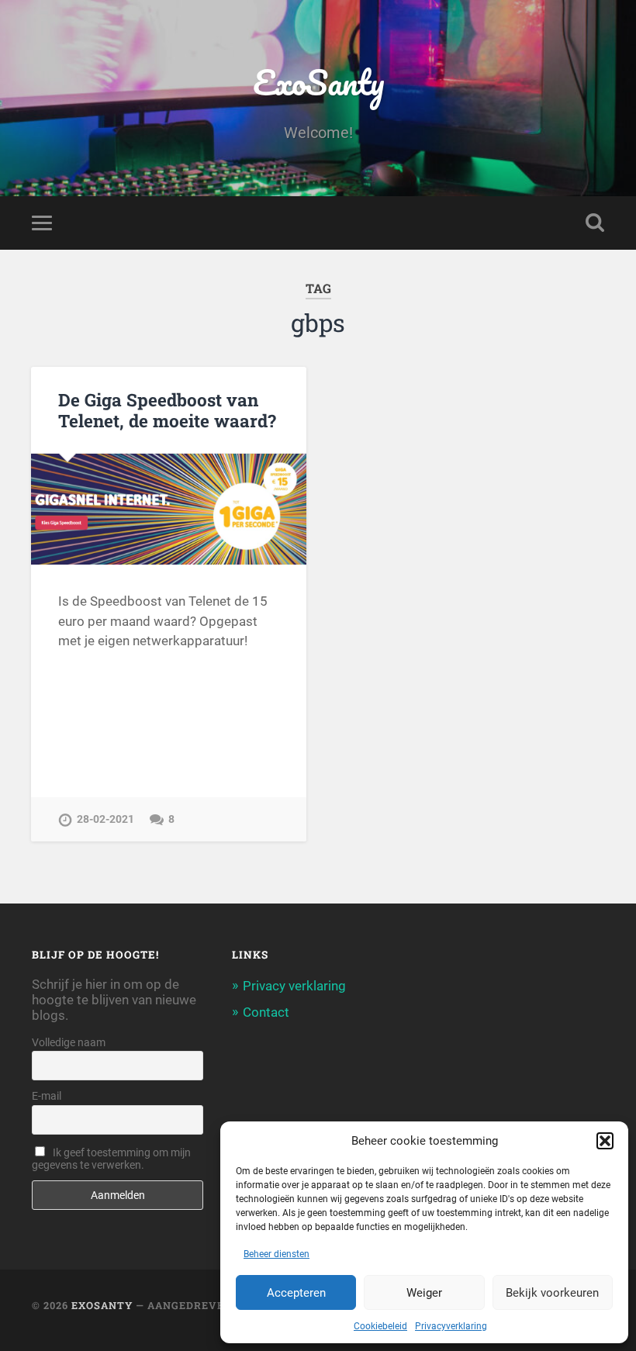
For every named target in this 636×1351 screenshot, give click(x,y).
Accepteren (296, 1293)
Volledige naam (68, 1042)
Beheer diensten (276, 1254)
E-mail (46, 1096)
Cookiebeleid (380, 1326)
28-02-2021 (105, 819)
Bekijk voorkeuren (552, 1293)
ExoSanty (318, 81)
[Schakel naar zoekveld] (595, 222)
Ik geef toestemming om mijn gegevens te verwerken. (111, 1158)
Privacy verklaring (294, 985)
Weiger (424, 1293)
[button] (605, 1141)
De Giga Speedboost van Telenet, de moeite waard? (167, 410)
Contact (266, 1012)
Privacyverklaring (451, 1326)
